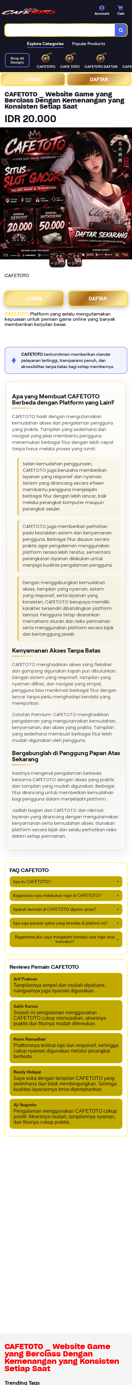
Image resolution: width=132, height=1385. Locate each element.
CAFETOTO (17, 313)
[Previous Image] (5, 194)
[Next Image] (127, 194)
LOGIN (33, 79)
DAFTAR (99, 79)
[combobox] (60, 30)
